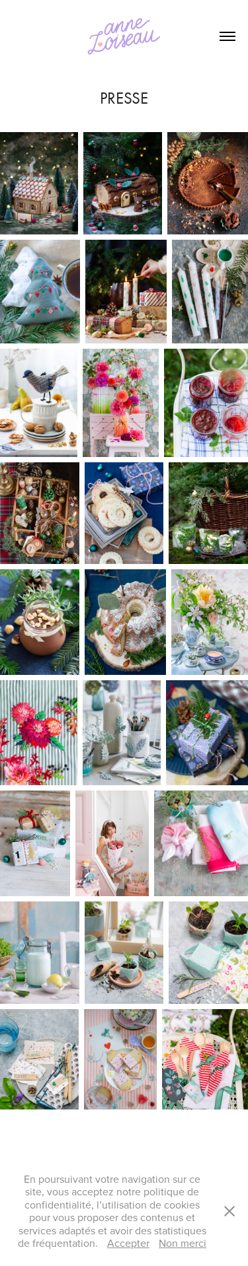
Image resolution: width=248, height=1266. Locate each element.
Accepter (128, 1243)
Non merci (182, 1243)
